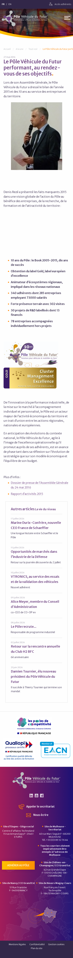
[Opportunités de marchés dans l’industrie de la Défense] (36, 555)
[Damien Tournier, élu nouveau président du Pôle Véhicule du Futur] (36, 679)
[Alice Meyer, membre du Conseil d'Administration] (36, 605)
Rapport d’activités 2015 (27, 494)
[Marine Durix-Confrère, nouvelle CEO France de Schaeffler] (36, 528)
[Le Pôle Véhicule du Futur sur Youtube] (36, 795)
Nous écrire (40, 815)
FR (3, 4)
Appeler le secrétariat (40, 806)
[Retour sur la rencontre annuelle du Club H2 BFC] (36, 650)
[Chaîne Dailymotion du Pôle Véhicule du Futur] (41, 795)
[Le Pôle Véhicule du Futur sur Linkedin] (31, 795)
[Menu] (67, 18)
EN (10, 4)
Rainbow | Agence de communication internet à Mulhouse (36, 954)
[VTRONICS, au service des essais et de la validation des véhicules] (36, 580)
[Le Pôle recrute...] (36, 627)
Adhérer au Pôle (18, 865)
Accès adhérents (62, 4)
